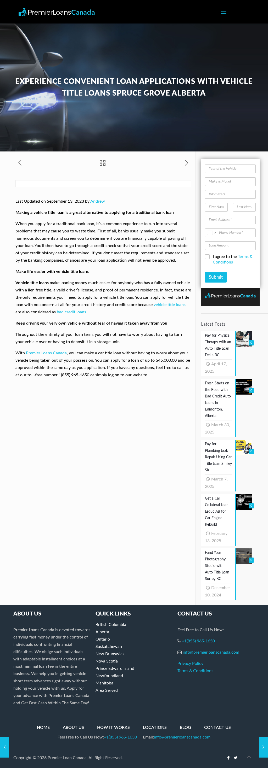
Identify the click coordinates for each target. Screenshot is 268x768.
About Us (73, 727)
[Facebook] (228, 758)
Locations (155, 727)
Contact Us (217, 727)
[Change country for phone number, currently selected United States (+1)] (211, 232)
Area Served (107, 690)
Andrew (97, 201)
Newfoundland (109, 676)
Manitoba (104, 683)
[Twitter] (235, 758)
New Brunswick (110, 654)
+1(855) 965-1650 (198, 641)
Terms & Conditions (195, 671)
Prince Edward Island (115, 668)
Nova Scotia (107, 661)
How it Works (113, 727)
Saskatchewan (109, 646)
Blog (185, 727)
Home (43, 727)
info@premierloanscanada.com (211, 652)
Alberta (102, 632)
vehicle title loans (170, 305)
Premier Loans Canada (46, 353)
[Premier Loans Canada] (57, 12)
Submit (216, 277)
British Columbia (111, 625)
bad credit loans (71, 312)
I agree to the (233, 259)
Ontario (103, 639)
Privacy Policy (190, 663)
